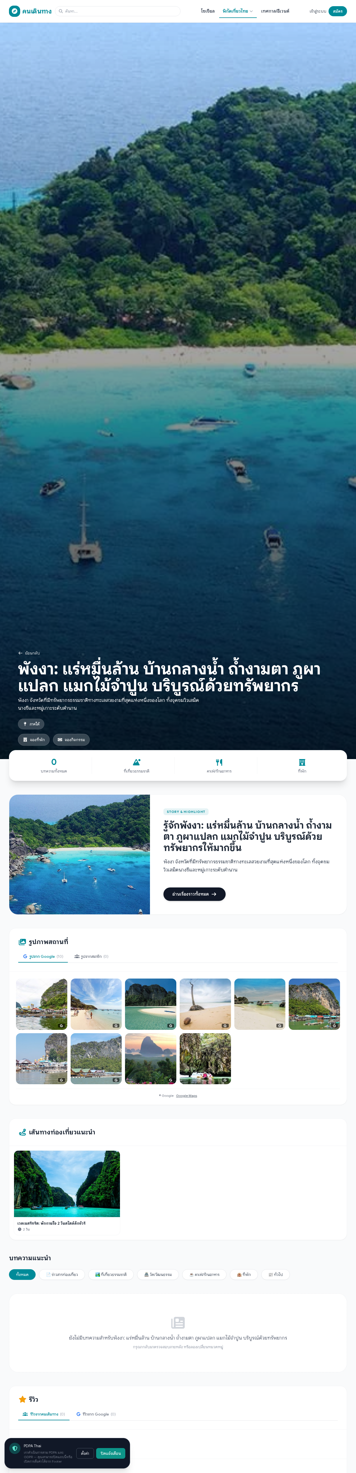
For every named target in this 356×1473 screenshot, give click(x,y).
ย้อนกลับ (32, 653)
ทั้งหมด (22, 1274)
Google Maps (186, 1095)
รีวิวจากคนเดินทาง (47, 1414)
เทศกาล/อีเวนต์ (275, 11)
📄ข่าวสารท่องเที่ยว (62, 1274)
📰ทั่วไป (275, 1274)
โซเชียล (208, 11)
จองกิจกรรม (75, 739)
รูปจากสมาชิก (94, 956)
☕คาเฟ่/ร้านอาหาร (204, 1274)
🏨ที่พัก (244, 1274)
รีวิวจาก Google (99, 1414)
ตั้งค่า (85, 1453)
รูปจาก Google (46, 956)
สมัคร (338, 11)
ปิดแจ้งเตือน (111, 1453)
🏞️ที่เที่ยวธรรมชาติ (111, 1274)
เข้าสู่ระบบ (318, 11)
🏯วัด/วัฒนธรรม (158, 1274)
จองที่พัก (37, 739)
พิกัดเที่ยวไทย (235, 11)
